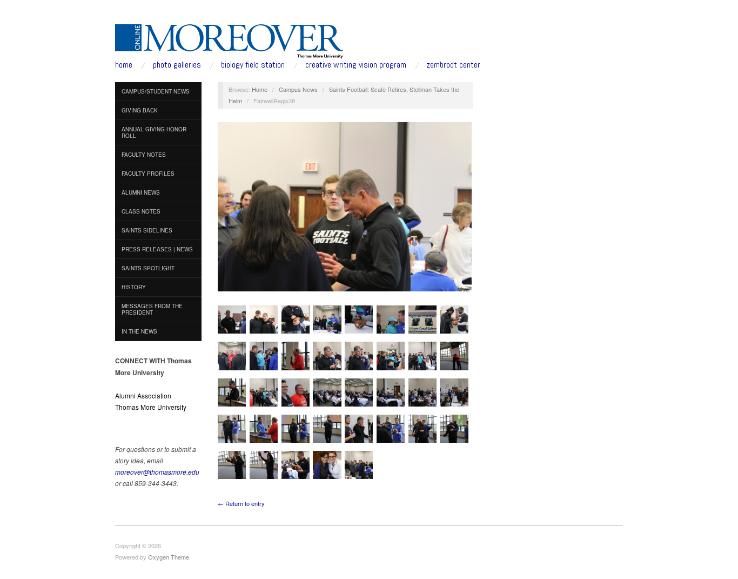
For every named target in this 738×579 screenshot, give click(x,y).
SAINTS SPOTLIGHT (148, 268)
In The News (139, 331)
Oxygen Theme (168, 557)
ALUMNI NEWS (141, 192)
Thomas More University (150, 406)
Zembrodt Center (453, 65)
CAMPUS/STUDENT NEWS (156, 91)
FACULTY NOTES (144, 154)
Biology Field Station (253, 65)
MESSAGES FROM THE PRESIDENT (152, 309)
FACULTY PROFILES (148, 173)
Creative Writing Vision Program (355, 65)
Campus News (298, 89)
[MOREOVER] (229, 38)
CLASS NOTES (141, 211)
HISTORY (134, 287)
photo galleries (177, 65)
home (123, 65)
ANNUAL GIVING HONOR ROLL (154, 132)
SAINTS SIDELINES (147, 230)
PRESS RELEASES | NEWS (157, 249)
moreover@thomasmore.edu (157, 471)
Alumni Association (143, 395)
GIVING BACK (140, 110)
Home (259, 89)
